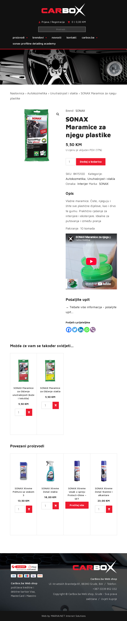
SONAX (80, 110)
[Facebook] (68, 329)
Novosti (56, 37)
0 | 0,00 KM (79, 21)
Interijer (82, 183)
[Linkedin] (80, 329)
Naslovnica (17, 93)
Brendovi (38, 37)
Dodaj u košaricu (91, 161)
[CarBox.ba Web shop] (63, 9)
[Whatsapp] (87, 329)
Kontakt (72, 37)
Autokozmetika (37, 93)
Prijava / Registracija (53, 21)
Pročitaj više (77, 505)
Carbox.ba (88, 37)
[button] (58, 114)
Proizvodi (18, 37)
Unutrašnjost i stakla (64, 93)
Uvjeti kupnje (109, 599)
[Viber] (93, 329)
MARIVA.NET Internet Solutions (68, 615)
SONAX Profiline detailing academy (34, 43)
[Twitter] (74, 329)
